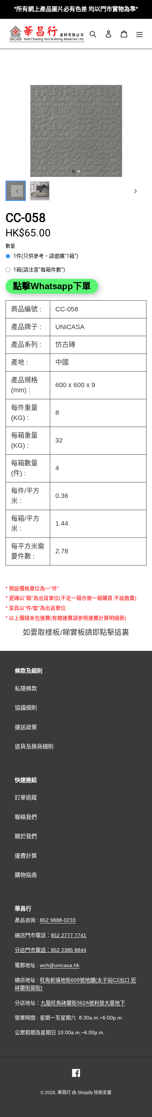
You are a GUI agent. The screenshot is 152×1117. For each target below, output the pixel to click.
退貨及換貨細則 (34, 746)
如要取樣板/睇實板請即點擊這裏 (76, 632)
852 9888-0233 (58, 920)
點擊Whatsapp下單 (52, 286)
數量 (10, 246)
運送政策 (26, 727)
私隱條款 (26, 688)
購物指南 (26, 875)
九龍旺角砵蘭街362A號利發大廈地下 (83, 1003)
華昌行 (65, 1092)
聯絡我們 (26, 817)
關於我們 (26, 836)
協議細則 (26, 707)
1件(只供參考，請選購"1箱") (45, 256)
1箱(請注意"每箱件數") (39, 270)
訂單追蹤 (26, 797)
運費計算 (26, 856)
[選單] (139, 34)
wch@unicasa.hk (59, 965)
